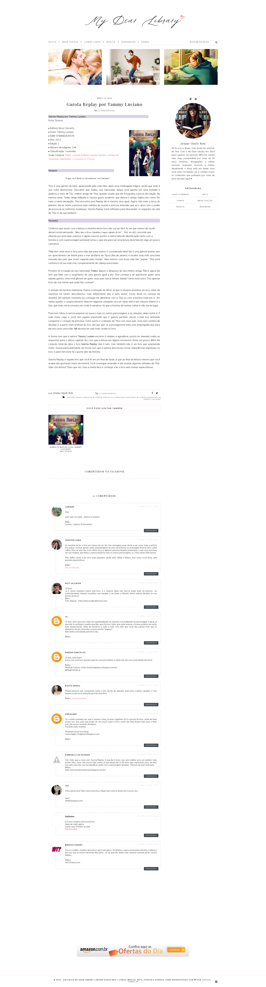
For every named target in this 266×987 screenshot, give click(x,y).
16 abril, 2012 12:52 (147, 616)
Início (52, 42)
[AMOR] (75, 67)
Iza (67, 786)
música (180, 207)
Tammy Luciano (152, 399)
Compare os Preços (84, 158)
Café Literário (180, 194)
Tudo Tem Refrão (78, 698)
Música (111, 42)
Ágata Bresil (73, 686)
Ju (66, 617)
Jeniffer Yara (73, 540)
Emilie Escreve (71, 829)
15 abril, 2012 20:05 (147, 583)
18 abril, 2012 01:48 (147, 816)
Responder (151, 530)
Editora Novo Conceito (79, 397)
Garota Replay (103, 397)
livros (142, 397)
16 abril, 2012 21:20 (147, 685)
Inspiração (128, 42)
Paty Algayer (73, 583)
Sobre (145, 42)
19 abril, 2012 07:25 (147, 844)
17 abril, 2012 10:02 (147, 754)
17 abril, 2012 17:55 (147, 785)
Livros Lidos (92, 42)
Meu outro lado (72, 568)
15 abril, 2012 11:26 (147, 506)
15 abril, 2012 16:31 (147, 539)
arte (205, 194)
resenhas (153, 397)
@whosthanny (74, 845)
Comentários (106, 111)
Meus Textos (70, 42)
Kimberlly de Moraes (77, 755)
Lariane (69, 507)
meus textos (205, 200)
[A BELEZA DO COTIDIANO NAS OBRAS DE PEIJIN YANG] (191, 67)
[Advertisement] (191, 263)
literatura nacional (124, 397)
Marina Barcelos (75, 652)
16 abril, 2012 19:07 (147, 652)
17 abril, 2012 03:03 (147, 713)
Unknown (71, 714)
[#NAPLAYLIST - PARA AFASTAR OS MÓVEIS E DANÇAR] (133, 67)
